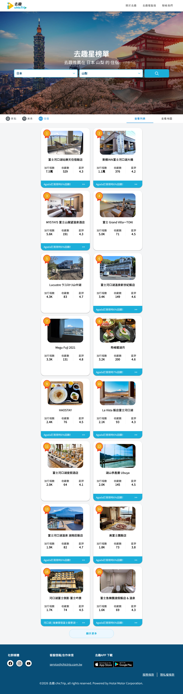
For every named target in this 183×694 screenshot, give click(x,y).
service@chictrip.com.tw (66, 664)
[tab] (140, 118)
